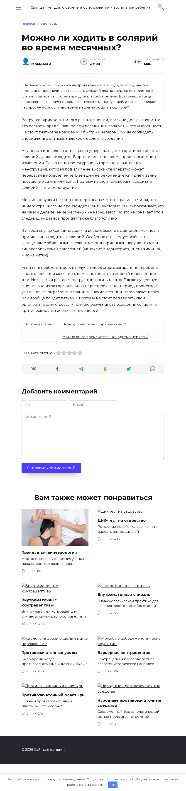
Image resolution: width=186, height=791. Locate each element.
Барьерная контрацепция (124, 653)
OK (112, 784)
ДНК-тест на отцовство (122, 520)
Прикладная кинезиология (49, 552)
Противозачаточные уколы (49, 653)
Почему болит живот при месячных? (94, 324)
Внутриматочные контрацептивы (39, 602)
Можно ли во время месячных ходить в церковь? (105, 337)
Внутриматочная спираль (124, 594)
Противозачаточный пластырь (53, 695)
